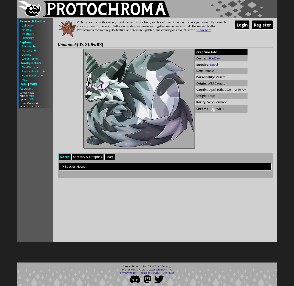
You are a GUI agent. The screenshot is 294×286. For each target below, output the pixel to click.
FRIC (24, 79)
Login (242, 25)
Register (262, 25)
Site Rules (168, 272)
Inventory (28, 34)
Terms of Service (149, 272)
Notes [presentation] (65, 157)
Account (26, 88)
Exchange (28, 38)
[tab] (65, 157)
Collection (28, 25)
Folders (26, 29)
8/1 (31, 99)
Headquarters (30, 63)
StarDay (214, 58)
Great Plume (30, 59)
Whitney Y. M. (164, 269)
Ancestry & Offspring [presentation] (87, 157)
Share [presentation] (110, 157)
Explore (25, 42)
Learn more (204, 30)
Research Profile (32, 21)
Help (23, 84)
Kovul (214, 65)
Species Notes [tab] (75, 166)
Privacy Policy (128, 272)
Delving (26, 54)
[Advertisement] (35, 176)
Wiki (33, 84)
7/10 (31, 95)
